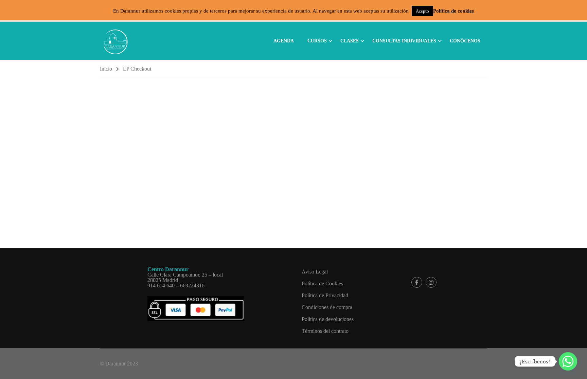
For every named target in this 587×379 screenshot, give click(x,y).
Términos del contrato (325, 331)
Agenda (283, 40)
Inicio (106, 69)
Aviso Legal (315, 271)
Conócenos (465, 40)
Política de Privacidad (325, 295)
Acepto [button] (422, 11)
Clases (349, 40)
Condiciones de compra (327, 307)
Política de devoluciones (328, 319)
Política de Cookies (322, 283)
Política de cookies (453, 11)
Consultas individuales (404, 40)
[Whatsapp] (568, 361)
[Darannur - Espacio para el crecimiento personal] (115, 40)
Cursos (317, 40)
